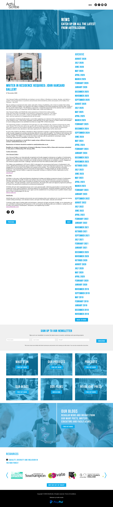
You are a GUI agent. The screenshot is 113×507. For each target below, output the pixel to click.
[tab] (91, 58)
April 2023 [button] (80, 181)
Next (69, 222)
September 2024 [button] (82, 132)
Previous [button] (7, 475)
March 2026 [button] (80, 79)
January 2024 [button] (81, 153)
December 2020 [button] (82, 252)
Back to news (81, 320)
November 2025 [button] (82, 95)
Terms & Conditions (70, 494)
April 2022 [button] (80, 214)
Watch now (56, 392)
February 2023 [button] (81, 189)
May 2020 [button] (79, 272)
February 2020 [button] (81, 280)
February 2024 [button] (81, 148)
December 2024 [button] (82, 128)
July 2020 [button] (79, 268)
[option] (19, 475)
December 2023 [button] (82, 157)
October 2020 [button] (81, 260)
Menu (90, 5)
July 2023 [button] (79, 169)
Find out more (22, 367)
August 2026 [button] (80, 58)
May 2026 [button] (79, 70)
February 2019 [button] (81, 301)
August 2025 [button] (80, 103)
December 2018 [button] (82, 309)
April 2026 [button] (80, 75)
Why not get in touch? (56, 485)
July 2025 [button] (79, 107)
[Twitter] (12, 212)
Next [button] (106, 475)
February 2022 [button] (81, 218)
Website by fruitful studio (56, 497)
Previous (11, 222)
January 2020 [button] (81, 284)
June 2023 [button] (79, 173)
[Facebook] (8, 212)
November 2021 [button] (82, 227)
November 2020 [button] (82, 256)
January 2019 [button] (81, 305)
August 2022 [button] (80, 202)
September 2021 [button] (82, 235)
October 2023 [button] (81, 165)
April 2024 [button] (80, 144)
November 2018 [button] (82, 313)
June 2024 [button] (79, 136)
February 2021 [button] (81, 243)
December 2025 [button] (82, 91)
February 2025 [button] (81, 124)
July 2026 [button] (79, 62)
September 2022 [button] (82, 198)
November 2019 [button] (82, 289)
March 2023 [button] (80, 185)
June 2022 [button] (79, 210)
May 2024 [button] (79, 140)
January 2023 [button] (81, 194)
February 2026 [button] (81, 83)
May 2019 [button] (79, 297)
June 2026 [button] (79, 66)
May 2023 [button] (79, 177)
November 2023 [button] (82, 161)
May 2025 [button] (79, 112)
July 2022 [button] (79, 206)
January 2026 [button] (81, 87)
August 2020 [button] (80, 264)
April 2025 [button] (80, 116)
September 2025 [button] (82, 99)
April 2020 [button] (80, 276)
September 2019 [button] (82, 293)
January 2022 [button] (81, 222)
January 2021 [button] (81, 247)
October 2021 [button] (81, 231)
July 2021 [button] (79, 239)
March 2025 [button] (80, 120)
